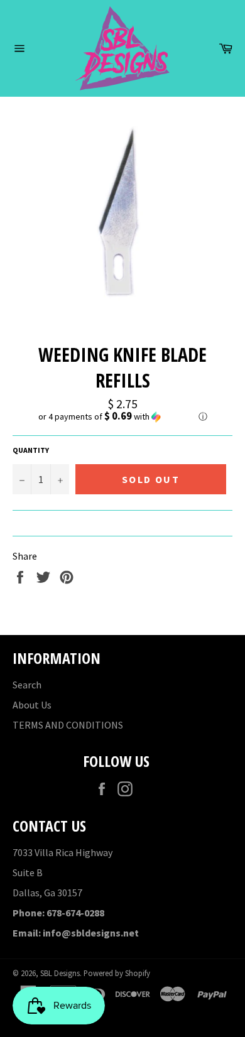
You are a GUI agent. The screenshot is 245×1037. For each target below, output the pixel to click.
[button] (122, 416)
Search (27, 684)
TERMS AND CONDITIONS (68, 725)
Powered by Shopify (117, 973)
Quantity (31, 450)
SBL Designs (60, 973)
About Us (32, 704)
